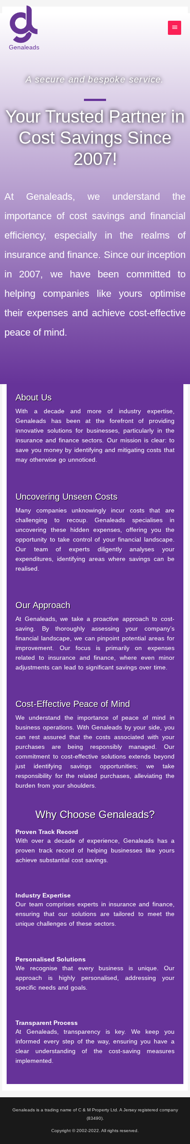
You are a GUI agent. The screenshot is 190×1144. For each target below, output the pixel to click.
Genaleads (24, 47)
